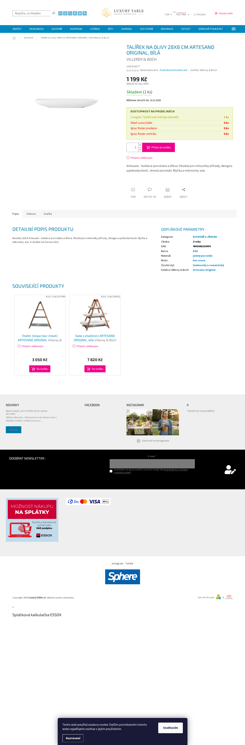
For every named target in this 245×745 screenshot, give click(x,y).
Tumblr (129, 564)
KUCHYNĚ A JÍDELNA (205, 237)
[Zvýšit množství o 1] (140, 145)
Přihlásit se (152, 480)
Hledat (53, 12)
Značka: (203, 70)
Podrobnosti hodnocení (173, 70)
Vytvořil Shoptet (206, 597)
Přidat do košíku (161, 147)
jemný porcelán (202, 256)
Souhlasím (170, 728)
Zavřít (162, 182)
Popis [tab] (15, 214)
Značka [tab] (48, 214)
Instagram (117, 564)
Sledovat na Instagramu (155, 441)
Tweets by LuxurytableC (201, 411)
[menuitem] (17, 29)
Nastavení (73, 738)
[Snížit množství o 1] (140, 149)
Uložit (149, 183)
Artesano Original (204, 270)
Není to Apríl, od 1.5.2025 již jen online (26, 410)
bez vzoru (199, 260)
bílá (195, 251)
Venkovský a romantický (208, 265)
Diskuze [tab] (31, 214)
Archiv (13, 429)
